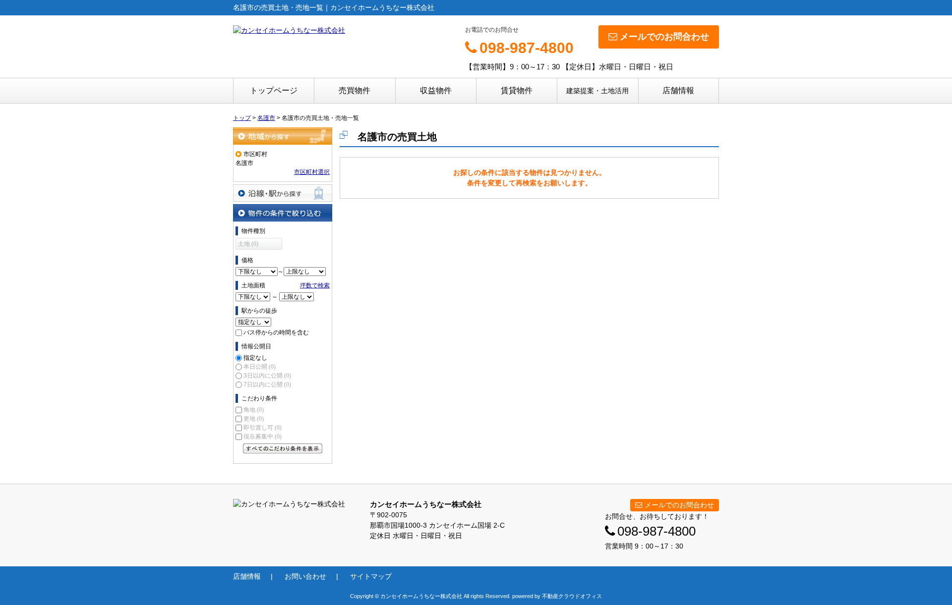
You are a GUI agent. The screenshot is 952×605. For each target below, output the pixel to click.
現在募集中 (262, 436)
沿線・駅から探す (282, 193)
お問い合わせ (305, 576)
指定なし (255, 357)
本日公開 (259, 366)
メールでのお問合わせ (664, 37)
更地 (253, 418)
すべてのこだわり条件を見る (282, 448)
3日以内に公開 (267, 375)
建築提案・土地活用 (597, 91)
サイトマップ (371, 576)
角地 (253, 409)
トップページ (274, 90)
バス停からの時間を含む (276, 332)
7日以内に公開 (267, 384)
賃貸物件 (517, 90)
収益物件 (436, 90)
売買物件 (354, 90)
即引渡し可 (262, 427)
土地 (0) (248, 243)
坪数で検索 (315, 285)
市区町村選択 (312, 171)
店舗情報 (678, 90)
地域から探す (282, 136)
